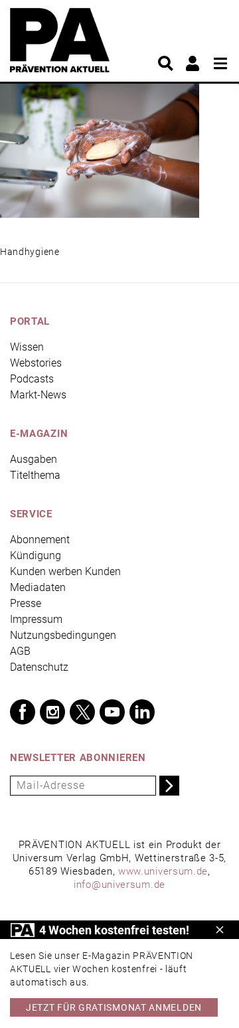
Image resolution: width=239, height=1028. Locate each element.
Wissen (27, 347)
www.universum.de (163, 871)
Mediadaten (38, 587)
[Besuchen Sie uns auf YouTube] (112, 712)
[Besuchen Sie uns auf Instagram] (52, 712)
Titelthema (35, 475)
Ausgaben (33, 459)
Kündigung (35, 555)
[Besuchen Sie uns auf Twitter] (82, 712)
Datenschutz (39, 667)
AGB (20, 651)
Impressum (36, 619)
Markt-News (38, 394)
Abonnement (40, 539)
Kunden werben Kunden (65, 571)
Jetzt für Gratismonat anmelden (114, 1007)
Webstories (36, 363)
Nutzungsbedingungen (63, 635)
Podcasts (32, 379)
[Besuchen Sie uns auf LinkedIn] (142, 712)
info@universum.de (119, 885)
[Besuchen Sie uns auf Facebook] (22, 712)
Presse (25, 603)
